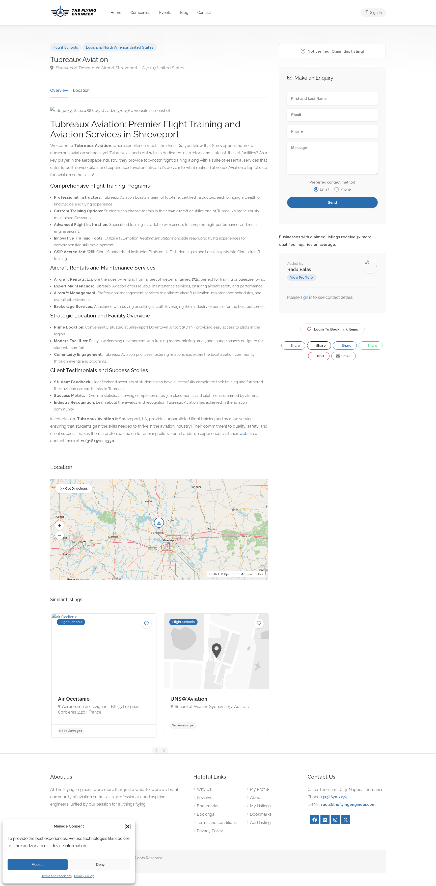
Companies (140, 12)
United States (141, 47)
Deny (100, 864)
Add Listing (260, 822)
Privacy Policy (84, 876)
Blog (184, 12)
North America (115, 47)
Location (81, 90)
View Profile (300, 277)
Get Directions (76, 488)
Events (165, 12)
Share (295, 345)
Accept (37, 864)
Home (116, 12)
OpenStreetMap (235, 574)
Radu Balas (299, 269)
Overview (59, 90)
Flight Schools (66, 47)
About (256, 797)
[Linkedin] (325, 819)
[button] (127, 826)
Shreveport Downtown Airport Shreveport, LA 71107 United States (119, 67)
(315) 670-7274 (334, 797)
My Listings (260, 806)
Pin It (320, 356)
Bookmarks (207, 806)
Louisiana (94, 47)
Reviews (204, 797)
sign (305, 297)
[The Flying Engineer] (73, 10)
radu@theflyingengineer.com (348, 804)
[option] (104, 675)
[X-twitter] (345, 819)
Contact (204, 12)
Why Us (204, 789)
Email (345, 356)
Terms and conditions (57, 876)
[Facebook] (314, 819)
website (246, 433)
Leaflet (214, 574)
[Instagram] (335, 819)
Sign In (375, 12)
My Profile (259, 789)
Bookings (205, 814)
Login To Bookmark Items (336, 329)
